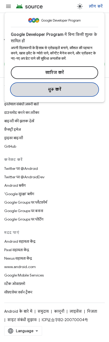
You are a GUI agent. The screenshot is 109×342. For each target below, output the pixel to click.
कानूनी (59, 311)
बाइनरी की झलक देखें (19, 121)
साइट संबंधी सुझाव (22, 320)
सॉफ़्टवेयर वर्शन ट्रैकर (18, 292)
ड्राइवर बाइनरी (13, 137)
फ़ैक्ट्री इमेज (12, 129)
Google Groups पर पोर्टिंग (23, 219)
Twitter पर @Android (21, 168)
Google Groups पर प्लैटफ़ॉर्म (25, 202)
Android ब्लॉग (15, 185)
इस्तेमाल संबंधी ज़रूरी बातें (21, 104)
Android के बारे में (18, 311)
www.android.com (20, 266)
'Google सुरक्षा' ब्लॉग (19, 193)
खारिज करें (54, 72)
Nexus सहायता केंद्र (18, 258)
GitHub (10, 146)
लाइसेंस (76, 311)
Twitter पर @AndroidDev (24, 177)
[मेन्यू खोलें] (8, 6)
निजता (92, 311)
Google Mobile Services (24, 275)
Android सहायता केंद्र (19, 241)
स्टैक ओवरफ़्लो (14, 283)
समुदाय (43, 311)
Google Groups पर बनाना (23, 210)
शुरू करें (54, 89)
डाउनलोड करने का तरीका (21, 112)
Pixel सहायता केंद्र (16, 249)
